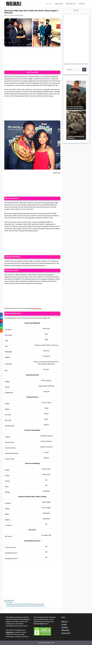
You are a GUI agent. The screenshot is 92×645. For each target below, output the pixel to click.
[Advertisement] (32, 59)
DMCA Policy (65, 630)
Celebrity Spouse (59, 3)
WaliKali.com (10, 632)
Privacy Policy (65, 633)
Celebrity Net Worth (71, 3)
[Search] (84, 69)
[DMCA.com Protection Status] (43, 635)
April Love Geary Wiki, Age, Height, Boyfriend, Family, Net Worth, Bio (25, 606)
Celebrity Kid (82, 3)
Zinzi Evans (9, 602)
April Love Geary (36, 308)
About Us (64, 621)
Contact (64, 624)
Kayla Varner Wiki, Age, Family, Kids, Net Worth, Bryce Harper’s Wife (25, 604)
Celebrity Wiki (48, 3)
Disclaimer (64, 627)
